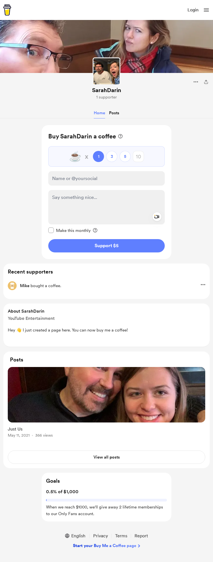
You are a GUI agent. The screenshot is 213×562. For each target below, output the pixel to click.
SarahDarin (106, 90)
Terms (121, 535)
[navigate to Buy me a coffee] (7, 10)
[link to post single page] (106, 403)
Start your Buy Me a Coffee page (104, 545)
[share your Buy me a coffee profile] (206, 81)
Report (141, 535)
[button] (206, 10)
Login (193, 9)
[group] (106, 405)
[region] (106, 192)
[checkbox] (69, 230)
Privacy (100, 535)
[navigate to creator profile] (106, 71)
